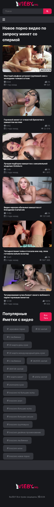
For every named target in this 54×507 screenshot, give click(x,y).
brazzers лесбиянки (18, 440)
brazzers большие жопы (20, 408)
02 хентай (42, 329)
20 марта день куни (18, 345)
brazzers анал (15, 400)
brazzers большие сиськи (21, 416)
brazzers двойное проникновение (25, 432)
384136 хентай (16, 369)
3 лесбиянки (15, 361)
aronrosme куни (16, 385)
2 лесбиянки (15, 337)
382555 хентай (39, 361)
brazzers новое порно (19, 456)
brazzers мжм (15, 448)
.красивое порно (17, 329)
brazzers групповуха (19, 424)
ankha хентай (40, 377)
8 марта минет (16, 377)
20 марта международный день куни (27, 353)
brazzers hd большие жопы (22, 392)
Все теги (46, 316)
